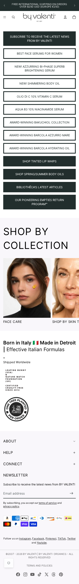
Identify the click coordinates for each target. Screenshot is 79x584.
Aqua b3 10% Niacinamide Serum (39, 109)
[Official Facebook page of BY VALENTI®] (18, 574)
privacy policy (11, 506)
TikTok (62, 538)
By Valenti (30, 553)
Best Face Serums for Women (39, 53)
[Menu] (4, 17)
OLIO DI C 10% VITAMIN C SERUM (39, 96)
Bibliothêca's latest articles (39, 187)
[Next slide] (74, 5)
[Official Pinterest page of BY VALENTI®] (61, 574)
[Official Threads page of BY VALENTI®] (53, 574)
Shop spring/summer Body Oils (39, 174)
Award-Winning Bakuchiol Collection (39, 122)
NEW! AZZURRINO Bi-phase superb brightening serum (40, 68)
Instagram (25, 538)
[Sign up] (71, 493)
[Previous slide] (4, 5)
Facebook (38, 538)
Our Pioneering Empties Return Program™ (39, 202)
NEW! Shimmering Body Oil (39, 83)
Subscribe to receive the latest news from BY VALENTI (39, 38)
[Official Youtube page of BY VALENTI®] (32, 574)
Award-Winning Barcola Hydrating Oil (39, 148)
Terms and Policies (39, 565)
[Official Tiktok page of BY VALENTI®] (39, 574)
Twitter (71, 538)
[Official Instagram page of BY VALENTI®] (25, 574)
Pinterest (51, 538)
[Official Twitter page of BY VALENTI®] (46, 574)
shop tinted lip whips (39, 161)
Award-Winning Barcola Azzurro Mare (39, 135)
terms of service (48, 502)
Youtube (42, 542)
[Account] (65, 17)
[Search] (13, 17)
